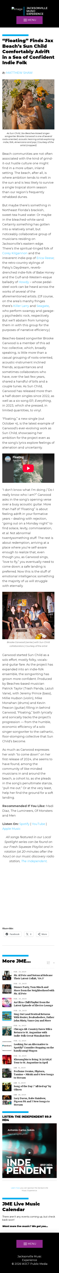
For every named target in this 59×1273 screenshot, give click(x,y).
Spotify (24, 824)
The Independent (34, 861)
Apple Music (11, 829)
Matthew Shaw (19, 73)
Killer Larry (21, 306)
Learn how (15, 1188)
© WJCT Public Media (29, 1263)
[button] (29, 20)
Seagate (43, 306)
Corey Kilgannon (15, 253)
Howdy (24, 282)
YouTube (38, 824)
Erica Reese (45, 258)
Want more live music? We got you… (25, 1226)
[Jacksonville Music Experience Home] (17, 11)
